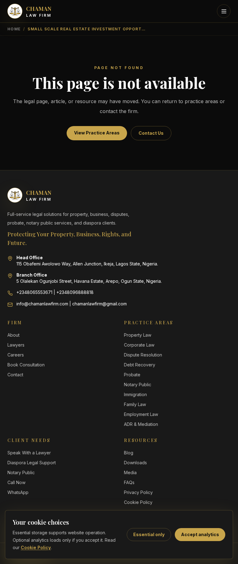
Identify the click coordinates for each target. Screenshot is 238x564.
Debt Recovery (139, 364)
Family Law (135, 404)
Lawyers (15, 345)
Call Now (16, 482)
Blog (128, 452)
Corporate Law (139, 345)
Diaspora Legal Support (31, 462)
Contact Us (151, 133)
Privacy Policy (138, 492)
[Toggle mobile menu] (224, 11)
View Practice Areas (97, 132)
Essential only (149, 534)
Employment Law (141, 414)
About (13, 335)
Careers (15, 354)
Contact (15, 374)
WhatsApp (18, 492)
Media (130, 472)
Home (14, 29)
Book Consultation (26, 364)
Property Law (137, 335)
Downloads (135, 462)
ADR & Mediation (141, 424)
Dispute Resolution (143, 354)
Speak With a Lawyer (29, 452)
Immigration (135, 394)
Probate (132, 374)
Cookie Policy (36, 547)
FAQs (129, 482)
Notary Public (137, 384)
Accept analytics (200, 534)
